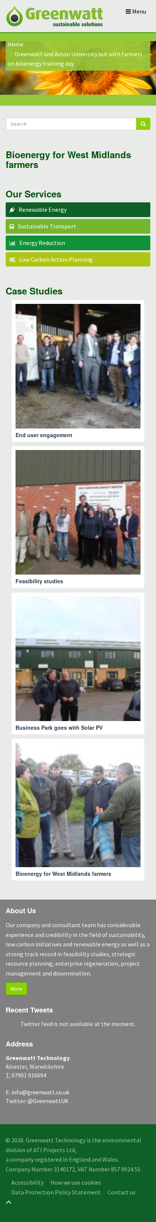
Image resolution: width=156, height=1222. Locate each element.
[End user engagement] (78, 371)
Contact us (122, 1192)
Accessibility (27, 1182)
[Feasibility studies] (78, 517)
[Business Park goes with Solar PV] (78, 663)
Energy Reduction (42, 243)
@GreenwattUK (48, 1101)
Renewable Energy (43, 209)
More (16, 988)
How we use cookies (75, 1182)
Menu (138, 11)
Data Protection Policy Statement (56, 1192)
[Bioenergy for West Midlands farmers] (78, 809)
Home (15, 44)
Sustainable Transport (47, 226)
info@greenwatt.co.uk (40, 1092)
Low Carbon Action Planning (56, 259)
